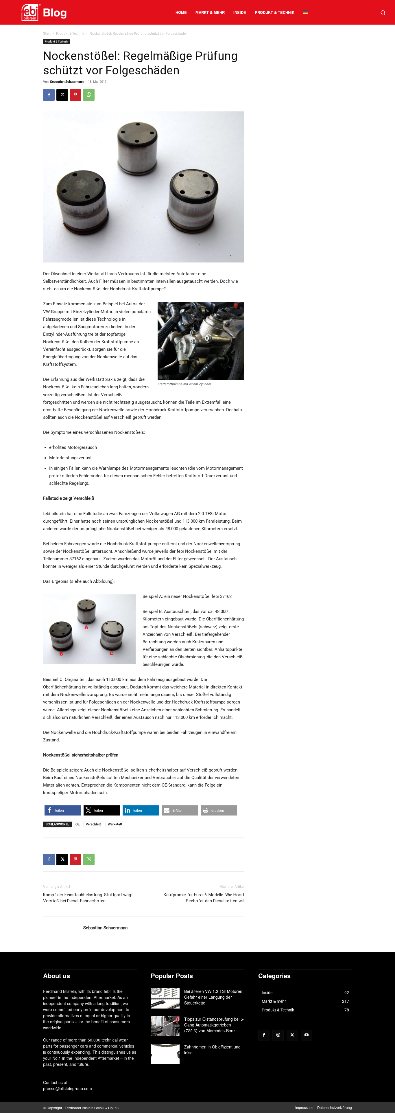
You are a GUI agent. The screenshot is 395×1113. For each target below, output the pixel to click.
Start (47, 34)
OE (77, 824)
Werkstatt (115, 824)
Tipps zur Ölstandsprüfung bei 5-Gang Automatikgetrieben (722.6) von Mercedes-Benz (214, 1024)
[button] (383, 12)
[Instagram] (278, 1035)
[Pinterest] (75, 95)
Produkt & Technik (70, 34)
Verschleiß (93, 824)
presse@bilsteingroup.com (67, 1088)
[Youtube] (306, 1035)
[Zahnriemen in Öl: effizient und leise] (165, 1054)
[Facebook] (49, 95)
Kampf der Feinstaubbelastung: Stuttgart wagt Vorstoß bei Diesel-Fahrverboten (88, 897)
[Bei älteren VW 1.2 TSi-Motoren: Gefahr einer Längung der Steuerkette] (165, 998)
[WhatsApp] (89, 95)
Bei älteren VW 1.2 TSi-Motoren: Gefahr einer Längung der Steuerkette (213, 997)
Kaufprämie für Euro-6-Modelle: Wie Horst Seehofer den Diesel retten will (204, 897)
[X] (62, 95)
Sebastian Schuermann (67, 82)
